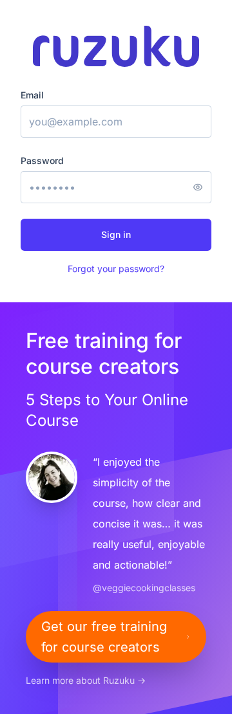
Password (42, 160)
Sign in (116, 234)
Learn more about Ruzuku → (86, 680)
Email (32, 94)
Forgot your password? (116, 268)
